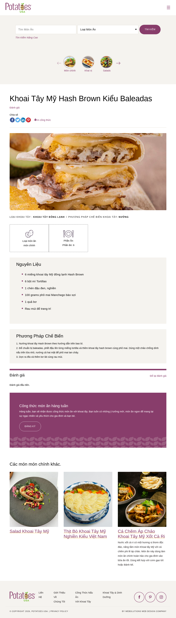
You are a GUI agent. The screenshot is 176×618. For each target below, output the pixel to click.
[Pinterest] (28, 120)
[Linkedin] (23, 120)
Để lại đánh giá (158, 376)
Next (117, 63)
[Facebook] (12, 120)
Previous (58, 63)
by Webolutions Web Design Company (144, 611)
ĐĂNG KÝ (30, 426)
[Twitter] (17, 120)
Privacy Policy (59, 611)
